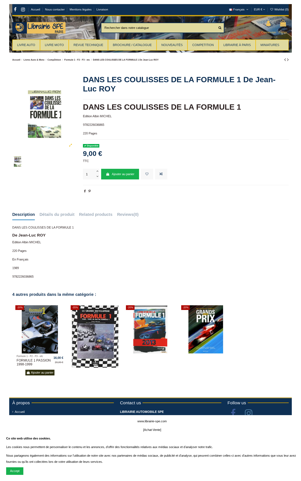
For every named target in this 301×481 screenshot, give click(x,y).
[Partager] (85, 191)
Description (23, 214)
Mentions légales (81, 9)
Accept (14, 471)
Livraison (102, 9)
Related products (95, 214)
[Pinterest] (89, 191)
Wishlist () (281, 9)
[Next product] (288, 59)
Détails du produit (57, 214)
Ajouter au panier (123, 174)
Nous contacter (55, 9)
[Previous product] (285, 59)
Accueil (36, 9)
